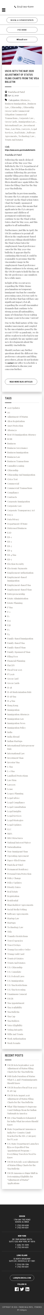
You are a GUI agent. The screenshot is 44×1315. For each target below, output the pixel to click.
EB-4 (9, 550)
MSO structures (15, 838)
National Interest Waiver (19, 842)
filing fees (12, 656)
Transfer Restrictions (17, 936)
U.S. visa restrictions (17, 985)
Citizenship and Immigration (21, 474)
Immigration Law (27, 121)
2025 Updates (13, 407)
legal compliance (16, 802)
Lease (10, 789)
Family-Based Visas (16, 647)
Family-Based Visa (16, 643)
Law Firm (15, 129)
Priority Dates (14, 887)
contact (10, 363)
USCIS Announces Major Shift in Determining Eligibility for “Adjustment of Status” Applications (22, 1178)
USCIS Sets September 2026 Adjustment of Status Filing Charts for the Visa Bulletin (20, 1068)
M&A (9, 833)
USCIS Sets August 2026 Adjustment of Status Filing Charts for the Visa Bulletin (20, 1099)
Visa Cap (11, 1016)
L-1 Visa (11, 771)
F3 (8, 629)
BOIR (9, 439)
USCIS (10, 998)
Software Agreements (17, 914)
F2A (9, 620)
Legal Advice (13, 798)
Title (9, 931)
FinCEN (11, 665)
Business (11, 443)
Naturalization (14, 847)
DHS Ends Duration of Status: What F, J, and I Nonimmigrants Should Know (22, 1080)
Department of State (17, 523)
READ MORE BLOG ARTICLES (21, 382)
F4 (8, 634)
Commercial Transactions (19, 488)
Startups (11, 922)
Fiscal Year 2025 (14, 669)
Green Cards (11, 121)
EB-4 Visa (11, 555)
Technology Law (26, 136)
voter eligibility (14, 1025)
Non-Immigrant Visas (17, 851)
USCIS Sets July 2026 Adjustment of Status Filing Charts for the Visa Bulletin (22, 1165)
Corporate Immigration (18, 501)
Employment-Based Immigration (17, 579)
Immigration (13, 710)
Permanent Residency (17, 869)
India (9, 732)
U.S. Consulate (14, 971)
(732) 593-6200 (25, 6)
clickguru (23, 1310)
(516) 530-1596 (23, 1264)
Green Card (12, 678)
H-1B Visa (11, 696)
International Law (13, 125)
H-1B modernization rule (19, 692)
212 (8, 412)
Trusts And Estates (14, 139)
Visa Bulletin (13, 1012)
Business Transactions (18, 461)
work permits (13, 1043)
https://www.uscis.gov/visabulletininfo (20, 150)
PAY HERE (22, 30)
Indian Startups (14, 741)
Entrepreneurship (16, 594)
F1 (8, 616)
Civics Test (12, 479)
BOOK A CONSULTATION (22, 20)
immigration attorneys (18, 714)
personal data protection (19, 873)
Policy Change (14, 878)
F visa (10, 607)
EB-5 (9, 559)
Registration (13, 896)
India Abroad (13, 736)
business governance (17, 448)
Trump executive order (19, 949)
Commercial (13, 483)
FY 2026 (10, 674)
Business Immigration (15, 103)
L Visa (10, 766)
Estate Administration (17, 598)
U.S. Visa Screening (16, 989)
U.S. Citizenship (14, 967)
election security (15, 564)
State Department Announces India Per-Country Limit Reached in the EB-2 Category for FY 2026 (21, 1134)
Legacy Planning (15, 793)
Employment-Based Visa (19, 585)
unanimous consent (17, 994)
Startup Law (13, 918)
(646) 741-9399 (23, 1245)
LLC (9, 829)
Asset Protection (15, 425)
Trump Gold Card (15, 954)
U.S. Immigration (15, 980)
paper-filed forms (16, 860)
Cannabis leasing (15, 465)
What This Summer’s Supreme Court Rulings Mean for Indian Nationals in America (22, 1110)
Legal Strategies (15, 820)
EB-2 (9, 541)
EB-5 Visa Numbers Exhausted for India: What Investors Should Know (22, 1121)
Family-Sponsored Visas (18, 652)
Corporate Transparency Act (21, 510)
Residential (12, 900)
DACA (10, 514)
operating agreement (18, 855)
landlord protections (17, 775)
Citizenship (15, 107)
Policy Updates (14, 882)
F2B (9, 625)
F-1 (8, 612)
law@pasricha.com (22, 1278)
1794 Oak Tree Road (22, 1221)
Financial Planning (16, 660)
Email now (22, 39)
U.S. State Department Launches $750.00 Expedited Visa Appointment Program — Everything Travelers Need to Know (23, 1150)
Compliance (13, 492)
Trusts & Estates (15, 958)
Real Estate (20, 132)
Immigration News (16, 723)
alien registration (16, 421)
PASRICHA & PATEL (26, 1307)
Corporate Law (26, 118)
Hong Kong (12, 705)
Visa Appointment (15, 1003)
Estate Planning (15, 603)
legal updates (14, 824)
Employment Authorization (20, 572)
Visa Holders (13, 1020)
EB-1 (9, 537)
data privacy (13, 519)
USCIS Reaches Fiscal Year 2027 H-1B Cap (22, 1089)
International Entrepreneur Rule (20, 747)
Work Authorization (16, 1038)
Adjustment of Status (17, 416)
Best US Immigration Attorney (21, 434)
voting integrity (15, 1029)
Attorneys (24, 100)
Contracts (12, 497)
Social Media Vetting (17, 909)
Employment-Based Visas (19, 589)
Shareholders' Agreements (20, 905)
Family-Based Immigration (20, 638)
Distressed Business (17, 528)
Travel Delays (14, 945)
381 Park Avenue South (22, 1240)
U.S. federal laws (15, 976)
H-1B (9, 687)
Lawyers (26, 129)
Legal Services (14, 815)
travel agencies (15, 940)
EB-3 (9, 546)
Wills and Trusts (15, 1034)
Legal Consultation (16, 807)
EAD (9, 532)
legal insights (14, 811)
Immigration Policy (16, 727)
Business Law (13, 457)
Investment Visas (15, 757)
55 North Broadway (22, 1260)
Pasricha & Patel (15, 864)
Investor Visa (13, 762)
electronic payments (17, 568)
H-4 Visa (11, 701)
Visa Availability (14, 1007)
